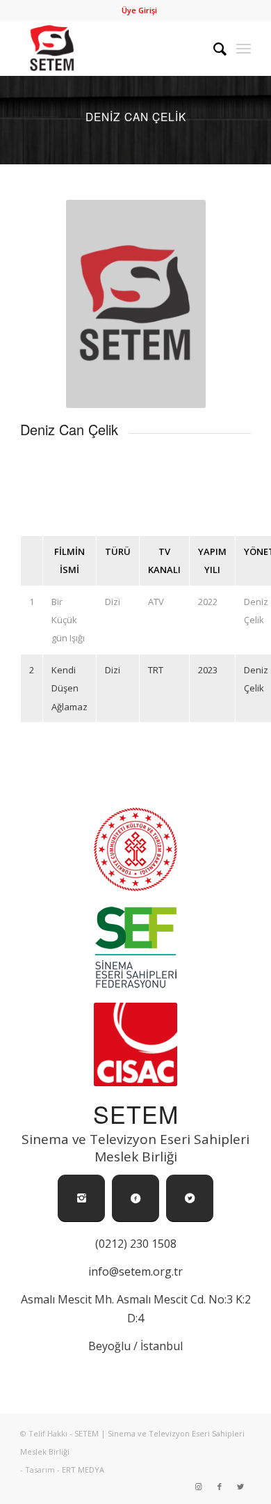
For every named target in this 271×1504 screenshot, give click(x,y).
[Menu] (243, 48)
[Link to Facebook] (219, 1486)
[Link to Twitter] (240, 1486)
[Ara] (213, 48)
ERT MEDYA (83, 1469)
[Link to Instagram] (198, 1486)
